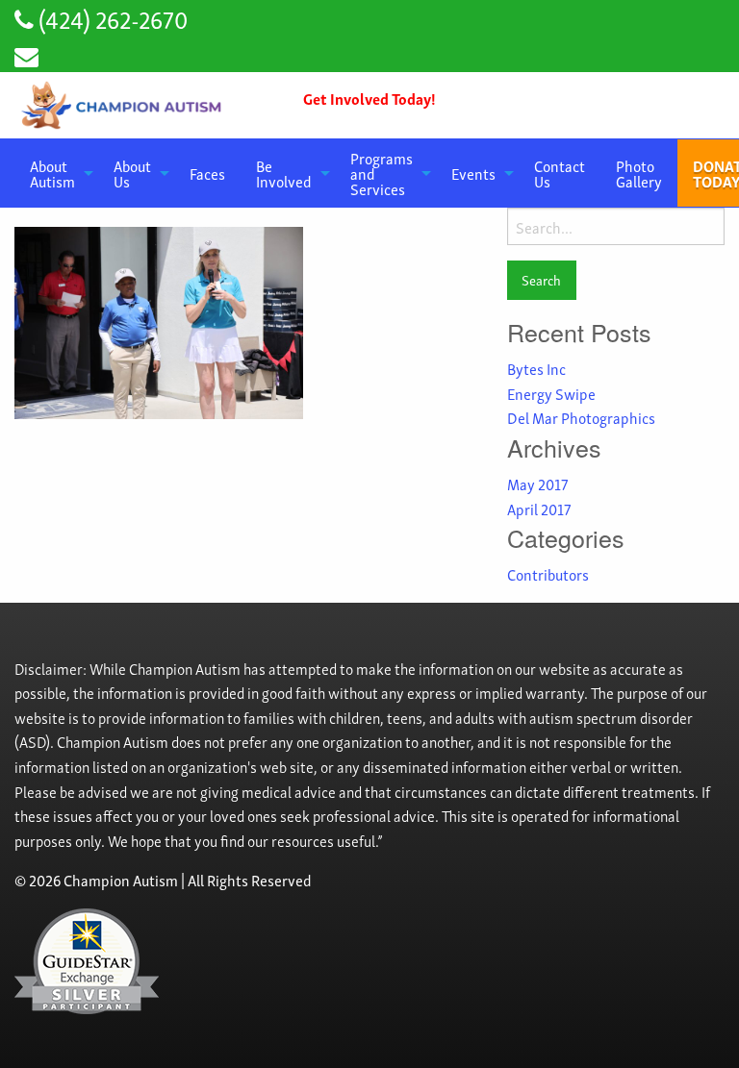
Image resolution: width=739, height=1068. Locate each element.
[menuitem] (56, 173)
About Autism (52, 173)
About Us (132, 173)
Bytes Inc (536, 368)
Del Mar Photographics (581, 417)
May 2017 (537, 483)
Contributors (548, 573)
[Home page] (123, 105)
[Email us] (26, 54)
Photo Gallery (639, 173)
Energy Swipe (551, 393)
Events (473, 173)
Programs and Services (381, 173)
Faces (207, 173)
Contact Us (559, 173)
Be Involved (284, 173)
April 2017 (539, 508)
